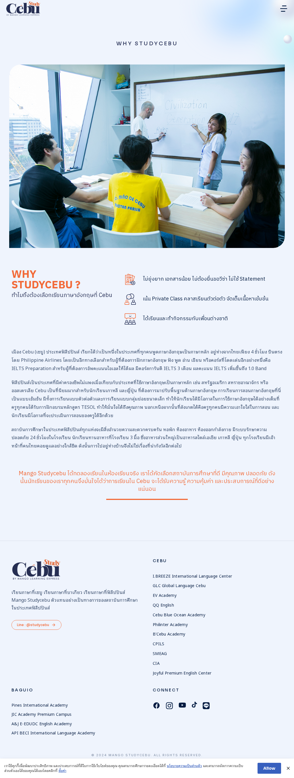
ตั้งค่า (62, 770)
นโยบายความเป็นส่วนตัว (184, 765)
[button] (283, 8)
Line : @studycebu (33, 625)
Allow (269, 768)
